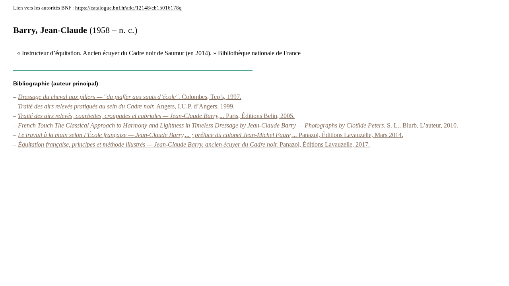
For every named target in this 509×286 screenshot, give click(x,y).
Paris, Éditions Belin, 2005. (156, 115)
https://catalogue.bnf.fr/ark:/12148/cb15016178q (128, 8)
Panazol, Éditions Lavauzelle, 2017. (194, 144)
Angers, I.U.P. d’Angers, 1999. (126, 106)
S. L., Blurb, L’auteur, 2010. (238, 125)
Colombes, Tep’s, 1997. (129, 96)
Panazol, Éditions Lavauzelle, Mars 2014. (210, 134)
